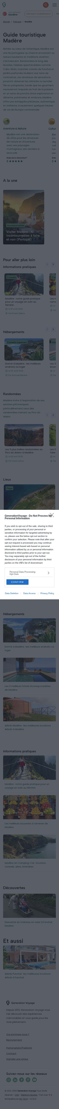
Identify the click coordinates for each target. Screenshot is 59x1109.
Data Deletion (11, 593)
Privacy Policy (47, 593)
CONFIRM (17, 582)
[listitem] (29, 573)
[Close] (53, 516)
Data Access (29, 593)
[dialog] (29, 554)
